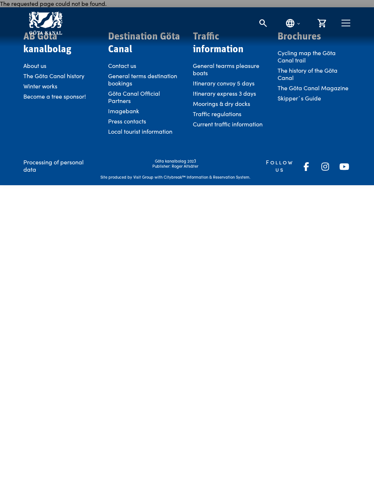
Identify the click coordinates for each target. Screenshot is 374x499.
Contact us (122, 65)
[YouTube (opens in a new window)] (344, 166)
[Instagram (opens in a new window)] (325, 166)
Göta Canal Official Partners (134, 96)
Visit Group (143, 177)
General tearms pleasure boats (226, 69)
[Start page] (45, 23)
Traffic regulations (217, 114)
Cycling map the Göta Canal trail (307, 56)
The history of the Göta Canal (307, 73)
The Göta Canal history (53, 76)
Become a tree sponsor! (54, 96)
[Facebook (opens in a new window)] (306, 166)
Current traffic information (228, 124)
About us (34, 65)
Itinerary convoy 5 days (224, 83)
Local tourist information (140, 131)
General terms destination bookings (142, 79)
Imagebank (123, 111)
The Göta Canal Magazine (313, 88)
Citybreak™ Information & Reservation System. (207, 177)
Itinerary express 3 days (224, 93)
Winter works (40, 86)
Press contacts (127, 121)
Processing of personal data (53, 165)
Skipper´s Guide (299, 98)
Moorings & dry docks (221, 103)
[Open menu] (346, 23)
